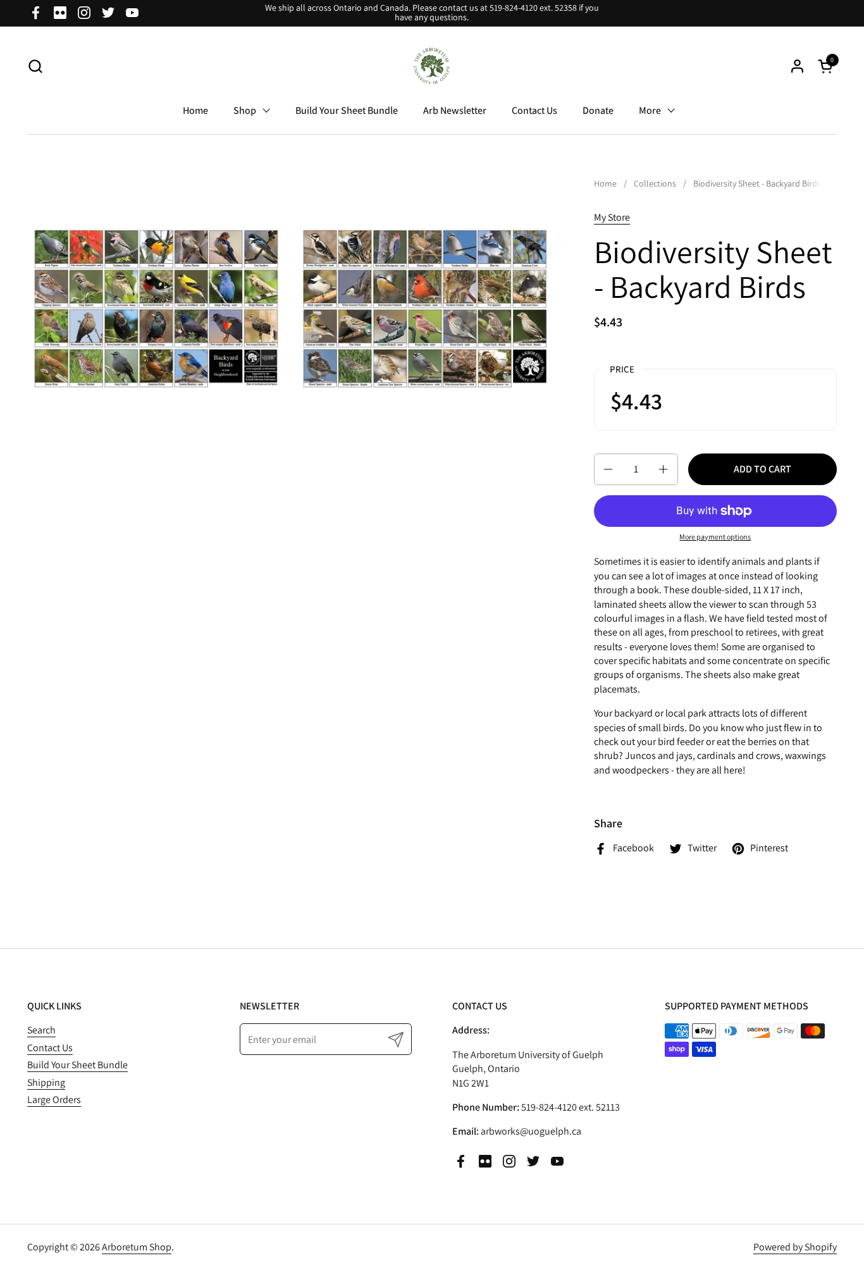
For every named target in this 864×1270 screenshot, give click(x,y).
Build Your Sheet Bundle (77, 1064)
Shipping (46, 1082)
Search (41, 1030)
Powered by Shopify (795, 1247)
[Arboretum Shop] (432, 66)
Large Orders (54, 1099)
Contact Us (50, 1047)
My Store (612, 217)
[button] (35, 66)
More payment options (715, 536)
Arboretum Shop (136, 1247)
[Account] (797, 66)
